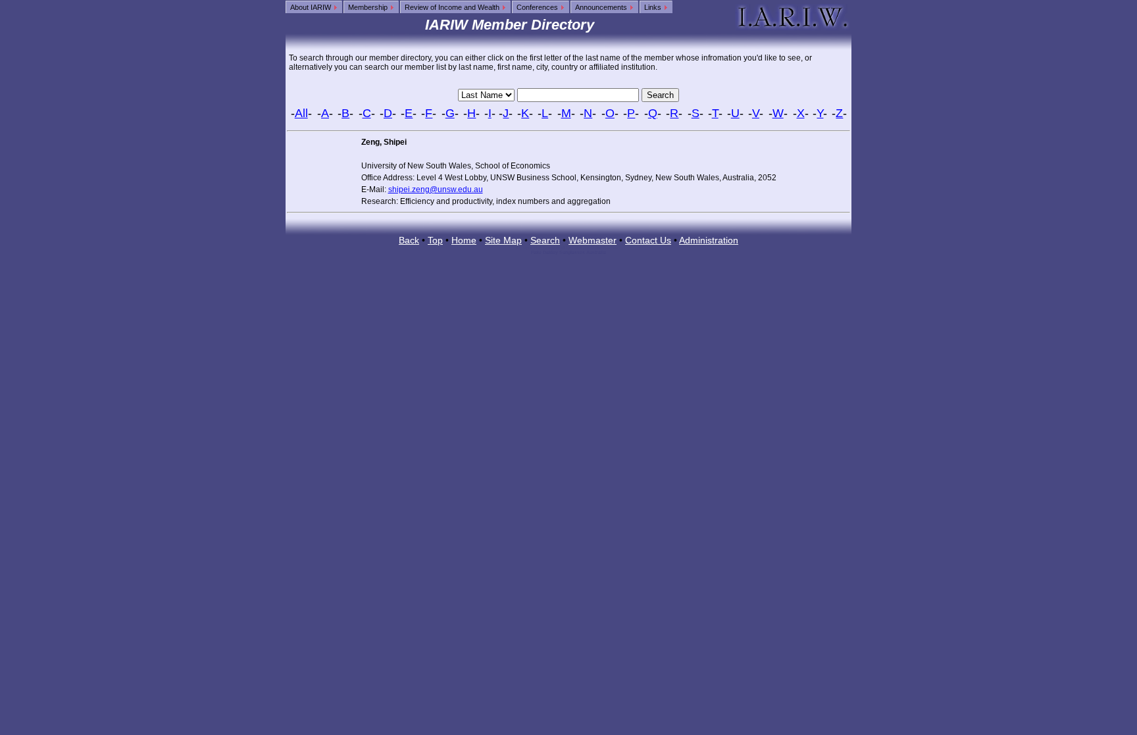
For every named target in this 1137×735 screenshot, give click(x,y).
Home (463, 240)
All (301, 113)
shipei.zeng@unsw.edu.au (435, 189)
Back (409, 240)
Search (545, 240)
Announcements (602, 7)
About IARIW (311, 7)
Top (435, 240)
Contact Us (648, 240)
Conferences (538, 7)
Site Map (503, 240)
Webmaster (592, 240)
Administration (708, 240)
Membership (369, 7)
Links (653, 7)
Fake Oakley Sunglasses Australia (568, 252)
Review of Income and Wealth (453, 7)
